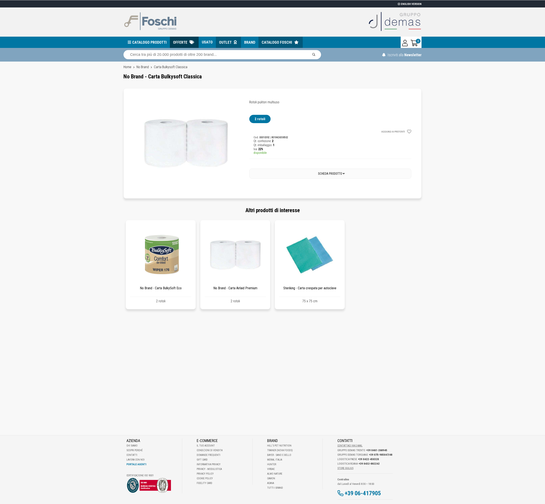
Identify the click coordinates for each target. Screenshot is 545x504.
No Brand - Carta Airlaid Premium (235, 288)
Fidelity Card (204, 483)
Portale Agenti (136, 464)
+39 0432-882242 (369, 463)
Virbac (271, 469)
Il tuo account (206, 445)
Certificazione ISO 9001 (140, 475)
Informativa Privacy (209, 464)
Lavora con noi (135, 459)
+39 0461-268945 (376, 450)
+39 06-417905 (363, 493)
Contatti (131, 455)
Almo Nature (274, 473)
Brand (249, 42)
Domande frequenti (208, 455)
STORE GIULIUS (345, 468)
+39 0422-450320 (368, 459)
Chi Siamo (132, 445)
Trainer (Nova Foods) (280, 450)
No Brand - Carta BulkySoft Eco (161, 288)
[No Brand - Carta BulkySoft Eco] (160, 255)
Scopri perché (134, 450)
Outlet (225, 42)
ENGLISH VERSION (411, 4)
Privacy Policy (205, 473)
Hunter (271, 464)
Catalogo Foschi (277, 42)
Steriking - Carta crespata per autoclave (309, 288)
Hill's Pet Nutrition (279, 445)
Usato (207, 42)
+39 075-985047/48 (380, 454)
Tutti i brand (275, 487)
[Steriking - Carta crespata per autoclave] (309, 255)
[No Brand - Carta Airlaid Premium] (235, 255)
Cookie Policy (205, 478)
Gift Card (202, 459)
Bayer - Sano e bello (279, 455)
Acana (270, 483)
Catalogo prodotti (149, 42)
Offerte (180, 42)
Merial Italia (274, 459)
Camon (271, 478)
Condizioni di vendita (209, 450)
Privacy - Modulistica (209, 469)
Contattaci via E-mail (350, 445)
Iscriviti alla (404, 55)
